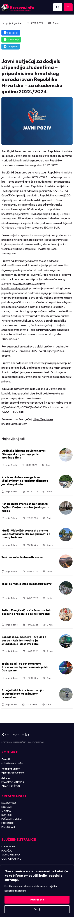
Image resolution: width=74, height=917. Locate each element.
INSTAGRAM (8, 827)
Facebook (12, 32)
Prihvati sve (37, 899)
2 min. (50, 491)
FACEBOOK (8, 823)
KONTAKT (7, 815)
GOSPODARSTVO (11, 858)
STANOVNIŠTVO (10, 854)
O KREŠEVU (8, 846)
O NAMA (6, 810)
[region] (37, 891)
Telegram (12, 46)
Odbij (37, 909)
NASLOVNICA (8, 803)
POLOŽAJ (6, 850)
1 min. (49, 465)
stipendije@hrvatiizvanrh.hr (26, 402)
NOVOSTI (6, 806)
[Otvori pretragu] (57, 7)
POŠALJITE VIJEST (12, 818)
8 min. (50, 678)
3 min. (56, 23)
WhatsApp (13, 39)
